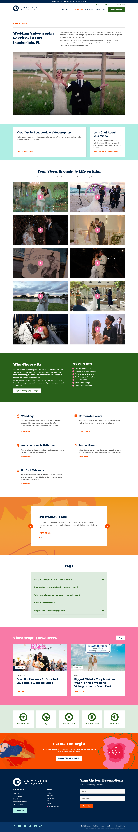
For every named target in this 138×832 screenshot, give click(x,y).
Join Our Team (50, 798)
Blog (104, 9)
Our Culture (50, 796)
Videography (79, 9)
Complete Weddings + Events (95, 826)
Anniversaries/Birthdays (20, 802)
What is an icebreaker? (44, 603)
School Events (17, 799)
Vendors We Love (53, 806)
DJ (71, 9)
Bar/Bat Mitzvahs (18, 804)
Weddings (16, 794)
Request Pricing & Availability (69, 758)
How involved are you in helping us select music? (56, 587)
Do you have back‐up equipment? (49, 610)
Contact (49, 804)
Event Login (20, 810)
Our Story (49, 793)
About (49, 790)
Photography (65, 9)
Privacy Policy (110, 828)
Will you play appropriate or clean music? (53, 579)
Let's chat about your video (105, 152)
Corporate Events (18, 796)
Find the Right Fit (24, 152)
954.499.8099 (121, 5)
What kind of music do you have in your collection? (57, 595)
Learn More (26, 432)
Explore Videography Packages (27, 391)
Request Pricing (116, 10)
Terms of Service (118, 828)
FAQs (48, 801)
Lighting (98, 9)
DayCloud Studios (119, 826)
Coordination (89, 9)
